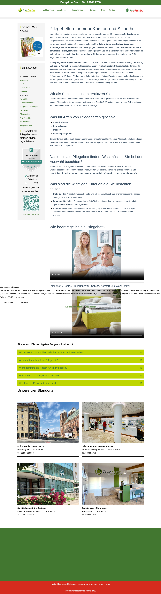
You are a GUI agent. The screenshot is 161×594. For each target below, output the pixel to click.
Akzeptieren (8, 303)
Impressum (91, 307)
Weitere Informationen (75, 307)
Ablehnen (24, 303)
